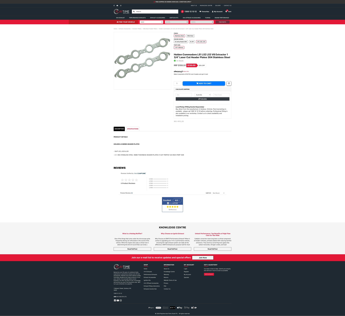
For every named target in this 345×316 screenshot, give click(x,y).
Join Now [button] (203, 258)
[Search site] (134, 12)
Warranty (166, 274)
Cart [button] (229, 11)
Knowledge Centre (169, 271)
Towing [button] (207, 17)
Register (186, 271)
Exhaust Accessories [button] (157, 17)
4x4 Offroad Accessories (151, 283)
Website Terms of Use (170, 280)
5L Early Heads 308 (181, 41)
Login (185, 268)
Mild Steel (190, 36)
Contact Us (167, 289)
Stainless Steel (179, 36)
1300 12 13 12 (191, 11)
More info (186, 71)
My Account (187, 274)
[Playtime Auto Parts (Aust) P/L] (121, 11)
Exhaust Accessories (150, 277)
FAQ (165, 286)
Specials (186, 277)
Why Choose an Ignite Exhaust (172, 233)
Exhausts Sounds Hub (150, 289)
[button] (228, 83)
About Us (166, 268)
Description (119, 129)
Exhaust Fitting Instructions (152, 286)
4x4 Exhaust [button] (120, 17)
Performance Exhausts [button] (137, 17)
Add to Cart (204, 83)
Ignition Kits (147, 280)
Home (145, 268)
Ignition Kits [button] (174, 17)
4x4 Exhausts (148, 271)
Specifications (132, 129)
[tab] (119, 129)
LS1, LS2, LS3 (201, 41)
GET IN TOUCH (209, 274)
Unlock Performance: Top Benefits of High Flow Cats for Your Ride (212, 234)
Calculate (203, 99)
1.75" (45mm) (179, 47)
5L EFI (192, 41)
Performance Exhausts (150, 274)
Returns (166, 277)
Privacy (166, 283)
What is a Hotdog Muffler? (132, 233)
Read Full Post (132, 249)
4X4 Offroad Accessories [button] (192, 17)
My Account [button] (218, 11)
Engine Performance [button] (222, 17)
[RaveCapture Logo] (139, 173)
